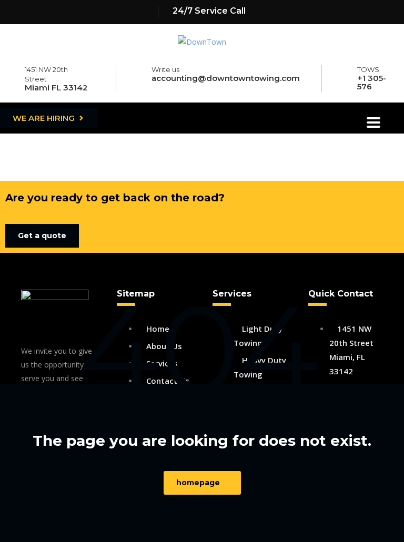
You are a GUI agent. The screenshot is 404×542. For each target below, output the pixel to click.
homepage (198, 482)
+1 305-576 (371, 82)
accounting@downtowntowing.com (226, 78)
